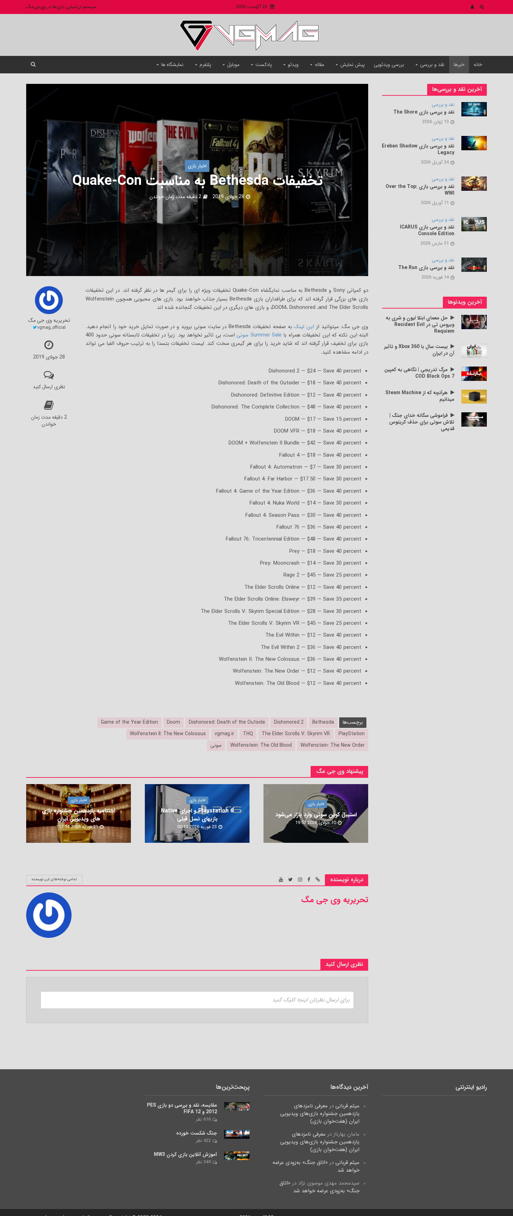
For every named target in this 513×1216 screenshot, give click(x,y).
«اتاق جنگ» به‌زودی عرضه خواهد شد (316, 1166)
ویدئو (293, 64)
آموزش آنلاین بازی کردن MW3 (185, 1154)
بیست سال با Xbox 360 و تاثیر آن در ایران (419, 350)
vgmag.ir (224, 734)
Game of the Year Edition (129, 722)
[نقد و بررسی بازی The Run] (474, 264)
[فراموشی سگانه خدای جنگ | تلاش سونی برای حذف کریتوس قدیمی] (474, 419)
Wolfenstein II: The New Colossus (168, 734)
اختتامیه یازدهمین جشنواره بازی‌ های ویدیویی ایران (78, 815)
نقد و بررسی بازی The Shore (423, 112)
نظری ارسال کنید (49, 387)
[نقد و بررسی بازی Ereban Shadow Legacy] (474, 143)
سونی (216, 745)
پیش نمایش (352, 64)
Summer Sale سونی (259, 335)
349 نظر (203, 1162)
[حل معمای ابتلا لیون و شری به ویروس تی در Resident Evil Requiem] (474, 322)
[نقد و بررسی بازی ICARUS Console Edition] (474, 224)
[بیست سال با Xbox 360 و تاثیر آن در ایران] (474, 350)
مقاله (319, 64)
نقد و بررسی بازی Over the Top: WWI (420, 190)
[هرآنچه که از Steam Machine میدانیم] (474, 396)
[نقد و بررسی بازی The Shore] (474, 109)
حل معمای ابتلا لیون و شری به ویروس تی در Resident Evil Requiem (420, 325)
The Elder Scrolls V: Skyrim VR (296, 734)
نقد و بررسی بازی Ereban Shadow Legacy (418, 149)
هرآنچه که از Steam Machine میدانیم (419, 396)
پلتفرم (205, 64)
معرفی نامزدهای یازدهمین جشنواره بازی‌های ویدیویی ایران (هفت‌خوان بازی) (319, 1113)
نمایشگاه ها (172, 64)
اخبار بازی (197, 166)
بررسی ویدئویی (389, 64)
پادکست (263, 64)
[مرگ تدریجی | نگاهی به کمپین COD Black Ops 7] (474, 373)
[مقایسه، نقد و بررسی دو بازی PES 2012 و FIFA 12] (237, 1106)
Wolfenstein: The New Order (332, 745)
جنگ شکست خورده (196, 1133)
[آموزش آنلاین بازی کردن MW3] (237, 1155)
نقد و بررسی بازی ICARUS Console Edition (427, 230)
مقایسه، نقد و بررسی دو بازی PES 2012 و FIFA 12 (182, 1108)
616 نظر (203, 1119)
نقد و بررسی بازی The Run (426, 268)
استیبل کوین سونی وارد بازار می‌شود (316, 815)
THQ (248, 734)
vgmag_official (51, 327)
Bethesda (323, 722)
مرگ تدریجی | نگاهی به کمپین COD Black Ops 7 (419, 373)
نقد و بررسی (432, 64)
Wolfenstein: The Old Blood (261, 745)
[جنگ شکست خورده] (237, 1134)
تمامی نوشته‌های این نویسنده (54, 879)
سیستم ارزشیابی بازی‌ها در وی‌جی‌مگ (61, 6)
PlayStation (352, 734)
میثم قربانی (347, 1106)
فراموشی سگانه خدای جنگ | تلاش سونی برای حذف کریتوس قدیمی (421, 422)
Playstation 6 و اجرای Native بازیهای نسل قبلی (197, 815)
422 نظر (203, 1140)
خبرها (459, 64)
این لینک (304, 327)
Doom (173, 722)
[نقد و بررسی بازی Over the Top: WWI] (474, 183)
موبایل (233, 64)
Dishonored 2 (289, 722)
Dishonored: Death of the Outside (227, 722)
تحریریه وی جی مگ (49, 321)
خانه (478, 64)
